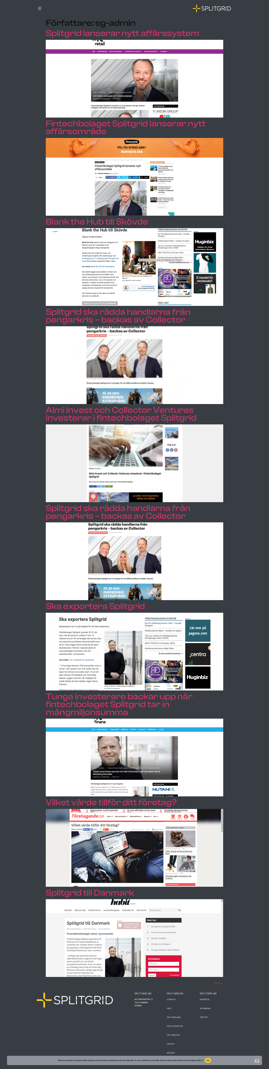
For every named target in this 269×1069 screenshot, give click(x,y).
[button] (85, 8)
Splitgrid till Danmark (90, 893)
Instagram (205, 1008)
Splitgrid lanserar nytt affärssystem (122, 33)
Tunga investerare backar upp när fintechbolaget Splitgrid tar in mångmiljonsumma (119, 704)
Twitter (204, 1017)
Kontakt (171, 1053)
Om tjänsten (173, 1035)
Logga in (171, 999)
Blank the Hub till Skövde (97, 222)
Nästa (218, 982)
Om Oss (170, 1044)
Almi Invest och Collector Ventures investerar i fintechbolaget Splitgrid (121, 414)
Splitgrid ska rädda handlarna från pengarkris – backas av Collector (118, 316)
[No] (257, 1061)
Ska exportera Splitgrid (95, 606)
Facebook (204, 999)
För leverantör (175, 1026)
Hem (169, 1008)
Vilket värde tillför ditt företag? (111, 802)
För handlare (174, 1017)
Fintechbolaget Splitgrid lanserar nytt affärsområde (125, 127)
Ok (208, 1060)
